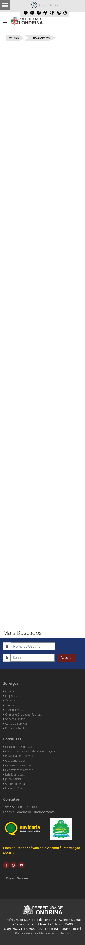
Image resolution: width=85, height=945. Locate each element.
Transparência (14, 710)
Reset (38, 12)
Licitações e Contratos (19, 747)
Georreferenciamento (19, 770)
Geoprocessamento (18, 765)
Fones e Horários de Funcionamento (29, 812)
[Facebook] (6, 865)
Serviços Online (15, 719)
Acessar (67, 657)
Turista (9, 705)
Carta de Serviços (16, 723)
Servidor (10, 700)
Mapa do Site (13, 788)
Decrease (32, 12)
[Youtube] (21, 865)
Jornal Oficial (13, 779)
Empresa (11, 696)
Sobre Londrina (15, 784)
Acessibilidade (48, 5)
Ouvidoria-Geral (15, 760)
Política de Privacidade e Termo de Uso (42, 933)
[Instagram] (13, 865)
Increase (25, 12)
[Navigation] (5, 21)
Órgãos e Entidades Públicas (23, 714)
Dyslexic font (45, 12)
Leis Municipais (15, 774)
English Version (17, 878)
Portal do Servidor (16, 728)
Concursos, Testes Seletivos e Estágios (30, 751)
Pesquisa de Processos (20, 756)
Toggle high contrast (52, 12)
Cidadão (10, 691)
